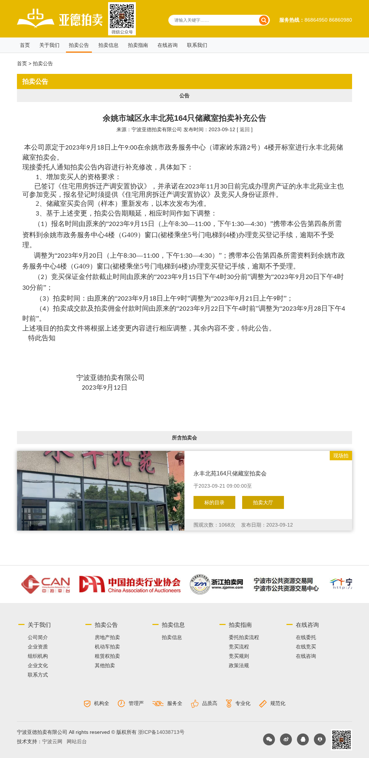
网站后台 (77, 741)
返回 (245, 129)
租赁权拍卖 (107, 656)
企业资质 (38, 647)
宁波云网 (52, 741)
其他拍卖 (105, 665)
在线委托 (306, 637)
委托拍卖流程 (244, 637)
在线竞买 (306, 647)
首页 (25, 45)
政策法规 (239, 665)
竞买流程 (239, 647)
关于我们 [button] (49, 45)
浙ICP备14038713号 (161, 732)
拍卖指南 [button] (138, 45)
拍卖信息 (108, 45)
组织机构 (38, 656)
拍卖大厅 (263, 502)
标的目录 (214, 502)
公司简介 (38, 637)
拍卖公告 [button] (79, 45)
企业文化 (38, 665)
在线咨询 (306, 656)
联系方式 (38, 675)
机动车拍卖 (107, 647)
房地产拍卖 (107, 637)
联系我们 (197, 45)
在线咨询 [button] (167, 45)
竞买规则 (239, 656)
